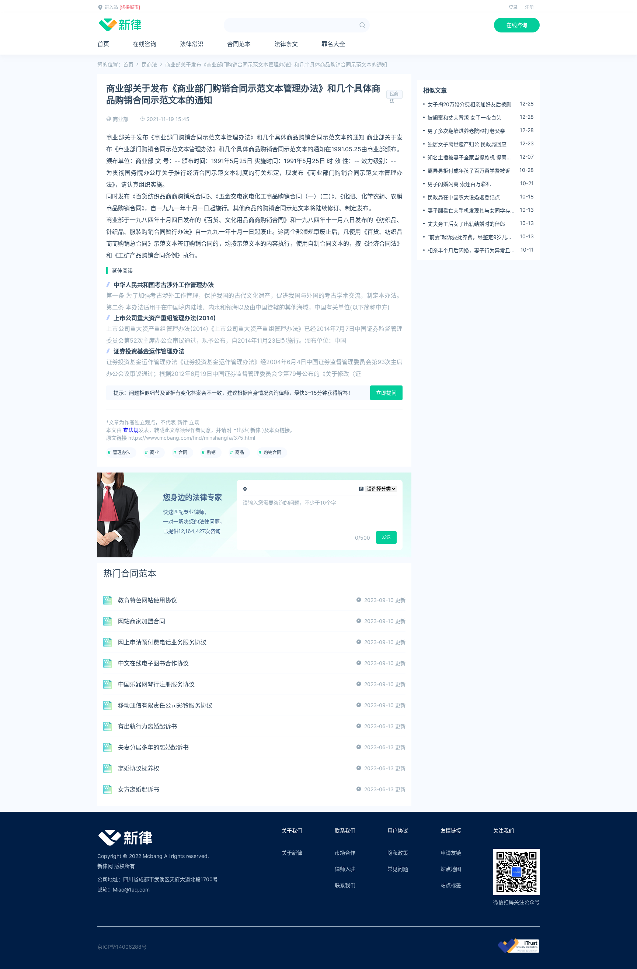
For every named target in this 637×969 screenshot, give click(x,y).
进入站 (111, 7)
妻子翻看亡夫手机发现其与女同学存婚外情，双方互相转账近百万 (471, 210)
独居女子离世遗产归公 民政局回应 (467, 144)
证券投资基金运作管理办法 (149, 351)
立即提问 (386, 393)
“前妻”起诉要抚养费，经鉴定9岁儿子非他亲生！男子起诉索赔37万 (470, 237)
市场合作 (345, 852)
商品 (239, 452)
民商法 (149, 64)
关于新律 (292, 852)
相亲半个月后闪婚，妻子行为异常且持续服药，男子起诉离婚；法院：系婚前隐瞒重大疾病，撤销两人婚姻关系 (471, 250)
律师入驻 (345, 869)
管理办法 (121, 452)
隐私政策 (397, 852)
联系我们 (345, 885)
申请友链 (451, 852)
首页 (103, 44)
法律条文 (286, 44)
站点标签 (451, 885)
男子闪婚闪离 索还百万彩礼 (459, 184)
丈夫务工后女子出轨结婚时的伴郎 (466, 224)
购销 (211, 452)
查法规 (131, 430)
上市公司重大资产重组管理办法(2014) (165, 318)
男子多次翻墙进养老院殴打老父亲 (466, 131)
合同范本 (239, 44)
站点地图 (451, 869)
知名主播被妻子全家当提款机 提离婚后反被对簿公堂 (470, 157)
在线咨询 (517, 25)
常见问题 (397, 869)
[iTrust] (519, 951)
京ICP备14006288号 (122, 947)
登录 (513, 7)
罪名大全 (333, 44)
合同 (182, 452)
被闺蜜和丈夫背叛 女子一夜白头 (464, 117)
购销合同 (272, 452)
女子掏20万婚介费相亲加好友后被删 (469, 104)
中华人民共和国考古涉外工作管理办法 (164, 284)
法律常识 (191, 44)
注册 (529, 7)
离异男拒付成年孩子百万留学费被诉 (469, 170)
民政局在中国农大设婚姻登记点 (464, 197)
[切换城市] (129, 7)
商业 (154, 452)
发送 (386, 537)
